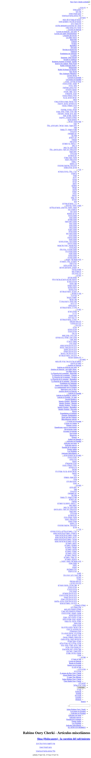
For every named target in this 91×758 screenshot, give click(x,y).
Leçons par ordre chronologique (65, 34)
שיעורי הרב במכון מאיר (73, 28)
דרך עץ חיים (72, 317)
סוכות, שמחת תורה (70, 517)
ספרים (83, 657)
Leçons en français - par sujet (66, 32)
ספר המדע (73, 283)
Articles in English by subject (66, 395)
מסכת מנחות (72, 255)
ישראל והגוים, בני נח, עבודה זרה (66, 471)
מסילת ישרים (72, 311)
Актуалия (73, 433)
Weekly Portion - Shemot (68, 403)
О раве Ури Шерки (74, 677)
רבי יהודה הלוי (76, 273)
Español (78, 697)
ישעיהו (74, 191)
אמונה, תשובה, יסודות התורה (71, 613)
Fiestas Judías (72, 449)
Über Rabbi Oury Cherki (72, 681)
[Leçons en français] (67, 30)
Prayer (74, 411)
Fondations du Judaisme (68, 383)
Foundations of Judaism (68, 413)
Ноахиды (73, 435)
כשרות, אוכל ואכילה (74, 641)
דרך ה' (74, 313)
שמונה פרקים (72, 277)
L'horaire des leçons (70, 36)
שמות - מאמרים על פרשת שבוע (66, 535)
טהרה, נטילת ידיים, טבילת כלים (70, 643)
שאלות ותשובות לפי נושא (72, 609)
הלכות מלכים (72, 287)
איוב (75, 201)
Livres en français (75, 661)
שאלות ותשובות (80, 605)
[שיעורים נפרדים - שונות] (64, 82)
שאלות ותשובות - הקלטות (68, 117)
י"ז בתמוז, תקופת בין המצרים (67, 503)
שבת (75, 123)
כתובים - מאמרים (71, 559)
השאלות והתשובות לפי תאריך (71, 611)
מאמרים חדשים (76, 363)
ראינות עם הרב (71, 481)
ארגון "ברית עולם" (79, 685)
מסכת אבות (73, 253)
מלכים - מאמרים (71, 549)
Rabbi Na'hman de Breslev (67, 70)
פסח (75, 127)
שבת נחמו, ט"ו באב (70, 147)
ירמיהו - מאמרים (71, 553)
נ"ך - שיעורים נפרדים (69, 203)
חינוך (75, 107)
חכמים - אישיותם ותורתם (68, 267)
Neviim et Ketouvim (69, 50)
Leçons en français (74, 30)
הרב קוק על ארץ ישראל (69, 353)
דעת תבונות (73, 315)
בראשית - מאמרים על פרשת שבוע (65, 533)
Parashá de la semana (69, 447)
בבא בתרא (73, 247)
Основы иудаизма (70, 431)
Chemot (74, 42)
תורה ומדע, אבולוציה (70, 88)
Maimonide (73, 68)
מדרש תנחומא (72, 213)
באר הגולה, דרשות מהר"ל (68, 301)
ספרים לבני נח (76, 667)
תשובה (74, 461)
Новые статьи (71, 425)
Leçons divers (72, 76)
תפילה (79, 573)
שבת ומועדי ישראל (74, 121)
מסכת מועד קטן (71, 233)
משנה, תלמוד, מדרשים (73, 205)
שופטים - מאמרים (71, 545)
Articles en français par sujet (67, 367)
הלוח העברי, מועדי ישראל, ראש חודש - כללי (62, 125)
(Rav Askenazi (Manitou (68, 74)
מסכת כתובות (72, 237)
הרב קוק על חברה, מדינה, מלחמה (65, 601)
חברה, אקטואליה (71, 94)
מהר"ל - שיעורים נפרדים (68, 307)
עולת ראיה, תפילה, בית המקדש (66, 337)
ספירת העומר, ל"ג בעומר (68, 129)
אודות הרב (82, 669)
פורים (75, 527)
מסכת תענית (72, 229)
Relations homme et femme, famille (64, 62)
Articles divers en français (68, 391)
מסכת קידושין (72, 243)
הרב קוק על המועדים (70, 593)
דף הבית (83, 8)
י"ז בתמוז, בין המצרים (69, 143)
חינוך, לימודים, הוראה (74, 635)
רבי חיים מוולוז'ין (75, 323)
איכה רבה (73, 211)
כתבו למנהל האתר (45, 747)
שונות (75, 483)
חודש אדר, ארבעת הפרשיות (67, 525)
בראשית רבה (72, 209)
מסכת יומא (73, 223)
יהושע (75, 183)
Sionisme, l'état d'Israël (69, 58)
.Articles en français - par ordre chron (64, 369)
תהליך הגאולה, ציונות (69, 465)
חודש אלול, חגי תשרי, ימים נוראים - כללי (63, 149)
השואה (74, 473)
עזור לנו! (78, 12)
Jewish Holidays (71, 399)
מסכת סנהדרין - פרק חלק (68, 249)
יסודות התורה (72, 457)
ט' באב (74, 145)
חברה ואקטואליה (71, 463)
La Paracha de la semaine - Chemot (64, 375)
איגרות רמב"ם (72, 281)
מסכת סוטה (73, 239)
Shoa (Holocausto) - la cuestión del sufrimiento (63, 738)
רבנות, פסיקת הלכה (70, 265)
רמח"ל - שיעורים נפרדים (68, 319)
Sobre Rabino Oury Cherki (71, 679)
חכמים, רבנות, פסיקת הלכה (72, 619)
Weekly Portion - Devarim (67, 409)
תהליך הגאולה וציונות (69, 95)
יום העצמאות (72, 133)
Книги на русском (74, 665)
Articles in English (74, 393)
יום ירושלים (73, 137)
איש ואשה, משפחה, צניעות (72, 637)
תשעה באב (73, 505)
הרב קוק (78, 325)
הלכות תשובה (72, 285)
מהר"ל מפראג (76, 293)
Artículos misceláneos (69, 453)
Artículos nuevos (71, 445)
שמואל (74, 187)
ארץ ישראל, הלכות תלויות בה (71, 627)
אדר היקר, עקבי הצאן (69, 335)
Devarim (74, 48)
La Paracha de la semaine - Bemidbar (64, 379)
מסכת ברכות (72, 215)
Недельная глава (70, 429)
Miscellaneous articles (69, 419)
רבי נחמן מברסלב (75, 321)
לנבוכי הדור (73, 343)
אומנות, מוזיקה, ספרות (73, 653)
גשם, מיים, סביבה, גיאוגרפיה (67, 113)
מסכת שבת (73, 217)
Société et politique (70, 60)
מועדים (78, 485)
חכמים (74, 567)
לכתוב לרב (82, 683)
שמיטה (74, 469)
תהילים (74, 199)
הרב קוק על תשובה (70, 349)
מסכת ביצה (73, 227)
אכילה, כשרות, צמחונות (69, 109)
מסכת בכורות (72, 257)
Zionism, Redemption (69, 415)
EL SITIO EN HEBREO (77, 727)
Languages (81, 687)
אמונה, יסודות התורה (70, 84)
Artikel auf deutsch (74, 439)
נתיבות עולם (72, 305)
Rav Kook (73, 72)
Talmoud (74, 52)
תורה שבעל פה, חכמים (73, 259)
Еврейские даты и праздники (66, 427)
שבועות (74, 139)
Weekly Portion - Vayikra (68, 405)
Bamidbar (73, 46)
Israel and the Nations (69, 417)
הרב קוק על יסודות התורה (68, 595)
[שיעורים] (79, 18)
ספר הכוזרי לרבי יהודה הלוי (72, 575)
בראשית (74, 173)
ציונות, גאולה (77, 625)
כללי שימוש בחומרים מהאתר (71, 16)
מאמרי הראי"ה (72, 341)
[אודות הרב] (77, 669)
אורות (75, 327)
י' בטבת (74, 161)
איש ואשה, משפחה (70, 477)
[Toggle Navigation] (89, 4)
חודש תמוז (73, 141)
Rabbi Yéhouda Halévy (68, 66)
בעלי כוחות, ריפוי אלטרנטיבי (71, 649)
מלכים (75, 189)
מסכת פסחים (72, 219)
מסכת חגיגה (73, 235)
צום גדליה (73, 153)
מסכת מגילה (73, 231)
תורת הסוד (73, 263)
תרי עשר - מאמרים (70, 557)
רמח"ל (79, 309)
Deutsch (78, 699)
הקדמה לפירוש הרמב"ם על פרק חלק (64, 279)
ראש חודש (73, 487)
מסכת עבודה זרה (71, 251)
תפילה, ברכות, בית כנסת (73, 621)
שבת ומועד (77, 623)
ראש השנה (73, 151)
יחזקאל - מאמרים (71, 555)
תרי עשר (74, 197)
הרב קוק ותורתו (76, 583)
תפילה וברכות (76, 269)
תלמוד (75, 565)
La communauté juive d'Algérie (66, 387)
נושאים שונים (72, 119)
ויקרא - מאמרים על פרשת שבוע (66, 537)
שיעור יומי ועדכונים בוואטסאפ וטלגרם (68, 26)
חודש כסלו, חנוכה (71, 159)
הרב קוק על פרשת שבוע (68, 345)
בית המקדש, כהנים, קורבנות (67, 103)
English (78, 693)
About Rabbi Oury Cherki (72, 675)
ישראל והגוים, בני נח (70, 97)
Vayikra (74, 44)
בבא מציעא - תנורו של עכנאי (67, 245)
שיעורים (83, 18)
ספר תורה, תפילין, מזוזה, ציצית (66, 111)
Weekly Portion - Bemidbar (67, 407)
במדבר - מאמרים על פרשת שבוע (65, 539)
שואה (75, 99)
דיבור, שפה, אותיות (70, 92)
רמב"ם (79, 275)
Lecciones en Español (73, 80)
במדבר (74, 179)
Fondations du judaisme (68, 54)
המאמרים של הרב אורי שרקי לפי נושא (68, 361)
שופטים (74, 185)
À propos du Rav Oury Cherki (70, 673)
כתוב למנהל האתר (75, 14)
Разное (74, 437)
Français (78, 691)
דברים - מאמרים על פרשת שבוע (66, 541)
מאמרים (83, 359)
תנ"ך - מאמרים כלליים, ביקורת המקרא (63, 531)
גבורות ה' (74, 295)
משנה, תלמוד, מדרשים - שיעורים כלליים (63, 207)
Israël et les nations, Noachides (66, 385)
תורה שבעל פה (72, 569)
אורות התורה (72, 331)
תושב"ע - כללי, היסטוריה (68, 261)
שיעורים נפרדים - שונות (73, 82)
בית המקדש (73, 467)
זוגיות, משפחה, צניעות (69, 105)
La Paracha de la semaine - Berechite (64, 373)
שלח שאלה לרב (76, 607)
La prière (73, 56)
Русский (78, 695)
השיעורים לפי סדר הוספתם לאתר (70, 22)
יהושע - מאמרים (71, 543)
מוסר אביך (73, 339)
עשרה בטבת (72, 521)
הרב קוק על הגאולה (70, 351)
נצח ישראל (73, 299)
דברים (75, 181)
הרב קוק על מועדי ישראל (68, 347)
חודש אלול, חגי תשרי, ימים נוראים (65, 509)
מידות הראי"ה (72, 589)
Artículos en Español (74, 441)
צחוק (75, 479)
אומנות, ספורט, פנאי (70, 115)
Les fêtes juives (71, 38)
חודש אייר (73, 131)
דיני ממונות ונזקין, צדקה (73, 647)
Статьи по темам (70, 423)
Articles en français (74, 365)
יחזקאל (74, 195)
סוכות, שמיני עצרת (70, 157)
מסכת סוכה (73, 225)
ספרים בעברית (76, 659)
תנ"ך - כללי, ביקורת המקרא (67, 171)
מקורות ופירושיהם (75, 615)
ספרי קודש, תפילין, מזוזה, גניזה (71, 645)
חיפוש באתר (77, 10)
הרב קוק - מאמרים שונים (68, 603)
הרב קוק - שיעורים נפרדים (68, 355)
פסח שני (74, 135)
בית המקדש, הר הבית (74, 629)
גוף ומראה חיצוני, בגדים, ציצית (71, 639)
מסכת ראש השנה (71, 221)
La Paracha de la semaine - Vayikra (64, 377)
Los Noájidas (72, 451)
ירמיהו (75, 193)
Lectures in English (74, 78)
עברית (79, 689)
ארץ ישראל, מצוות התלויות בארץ (65, 101)
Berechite (73, 40)
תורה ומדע (73, 459)
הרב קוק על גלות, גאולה (69, 599)
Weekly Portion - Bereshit (68, 401)
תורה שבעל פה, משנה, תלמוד (71, 561)
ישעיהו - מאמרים (71, 551)
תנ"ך (79, 169)
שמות (75, 175)
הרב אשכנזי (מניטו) (74, 357)
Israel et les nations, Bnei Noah (66, 64)
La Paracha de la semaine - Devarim (64, 381)
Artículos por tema (70, 443)
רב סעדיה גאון (76, 271)
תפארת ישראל (72, 297)
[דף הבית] (79, 8)
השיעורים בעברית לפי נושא (72, 20)
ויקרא (75, 177)
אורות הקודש (72, 329)
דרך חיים (74, 303)
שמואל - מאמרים (71, 547)
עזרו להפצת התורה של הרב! (45, 743)
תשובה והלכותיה (71, 90)
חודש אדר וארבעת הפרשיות (67, 165)
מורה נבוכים (73, 289)
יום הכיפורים (72, 155)
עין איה (74, 333)
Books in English (75, 663)
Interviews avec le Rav (69, 389)
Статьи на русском (74, 421)
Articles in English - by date (67, 397)
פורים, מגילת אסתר (70, 167)
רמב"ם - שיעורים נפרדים (68, 291)
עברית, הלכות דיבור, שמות (72, 617)
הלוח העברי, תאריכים (73, 651)
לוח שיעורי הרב (76, 24)
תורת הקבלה (72, 571)
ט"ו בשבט (73, 163)
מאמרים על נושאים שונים (72, 455)
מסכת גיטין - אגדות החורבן (68, 241)
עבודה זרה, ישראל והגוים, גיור (71, 633)
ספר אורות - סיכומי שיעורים (67, 585)
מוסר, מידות (73, 86)
